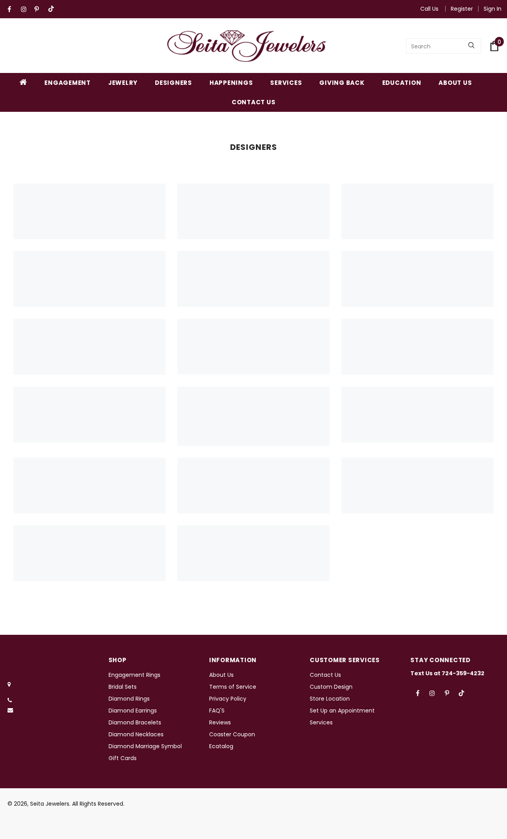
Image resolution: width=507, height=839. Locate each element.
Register (462, 9)
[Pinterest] (39, 9)
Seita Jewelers (49, 804)
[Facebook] (12, 9)
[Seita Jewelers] (246, 46)
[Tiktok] (53, 9)
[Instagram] (26, 9)
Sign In (492, 9)
